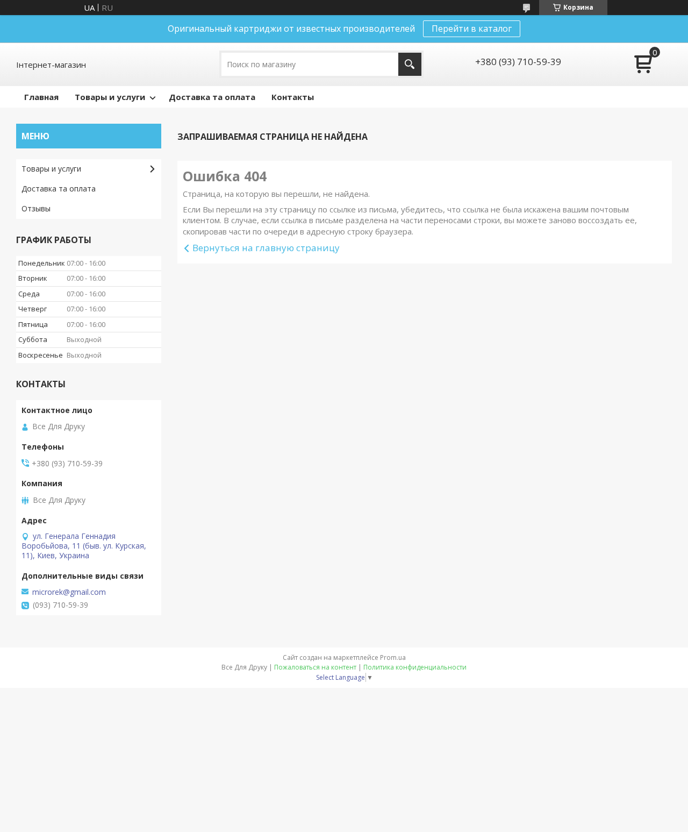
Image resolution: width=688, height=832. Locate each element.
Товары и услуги (110, 96)
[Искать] (409, 64)
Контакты (292, 96)
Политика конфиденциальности (415, 667)
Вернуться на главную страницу (266, 247)
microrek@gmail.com (69, 592)
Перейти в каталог (472, 28)
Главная (41, 96)
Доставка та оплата (212, 96)
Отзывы (36, 208)
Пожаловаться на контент (315, 667)
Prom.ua (393, 657)
